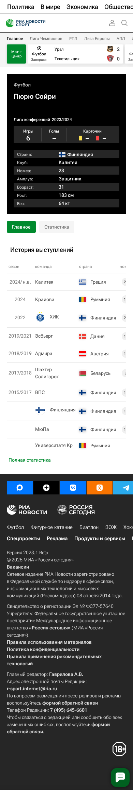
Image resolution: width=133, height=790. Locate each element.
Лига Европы (97, 38)
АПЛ (121, 38)
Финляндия (63, 409)
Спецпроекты (23, 538)
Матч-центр (16, 54)
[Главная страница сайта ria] (7, 23)
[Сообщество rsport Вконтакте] (73, 487)
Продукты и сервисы (99, 538)
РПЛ (73, 38)
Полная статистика (30, 460)
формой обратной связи (70, 703)
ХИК (54, 316)
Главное (15, 38)
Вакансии (18, 567)
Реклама (57, 538)
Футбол (22, 84)
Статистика (56, 227)
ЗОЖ (111, 527)
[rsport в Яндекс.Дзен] (46, 487)
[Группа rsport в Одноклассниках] (100, 487)
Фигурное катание (52, 527)
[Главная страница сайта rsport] (41, 23)
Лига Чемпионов (46, 38)
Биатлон (89, 527)
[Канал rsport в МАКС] (20, 487)
